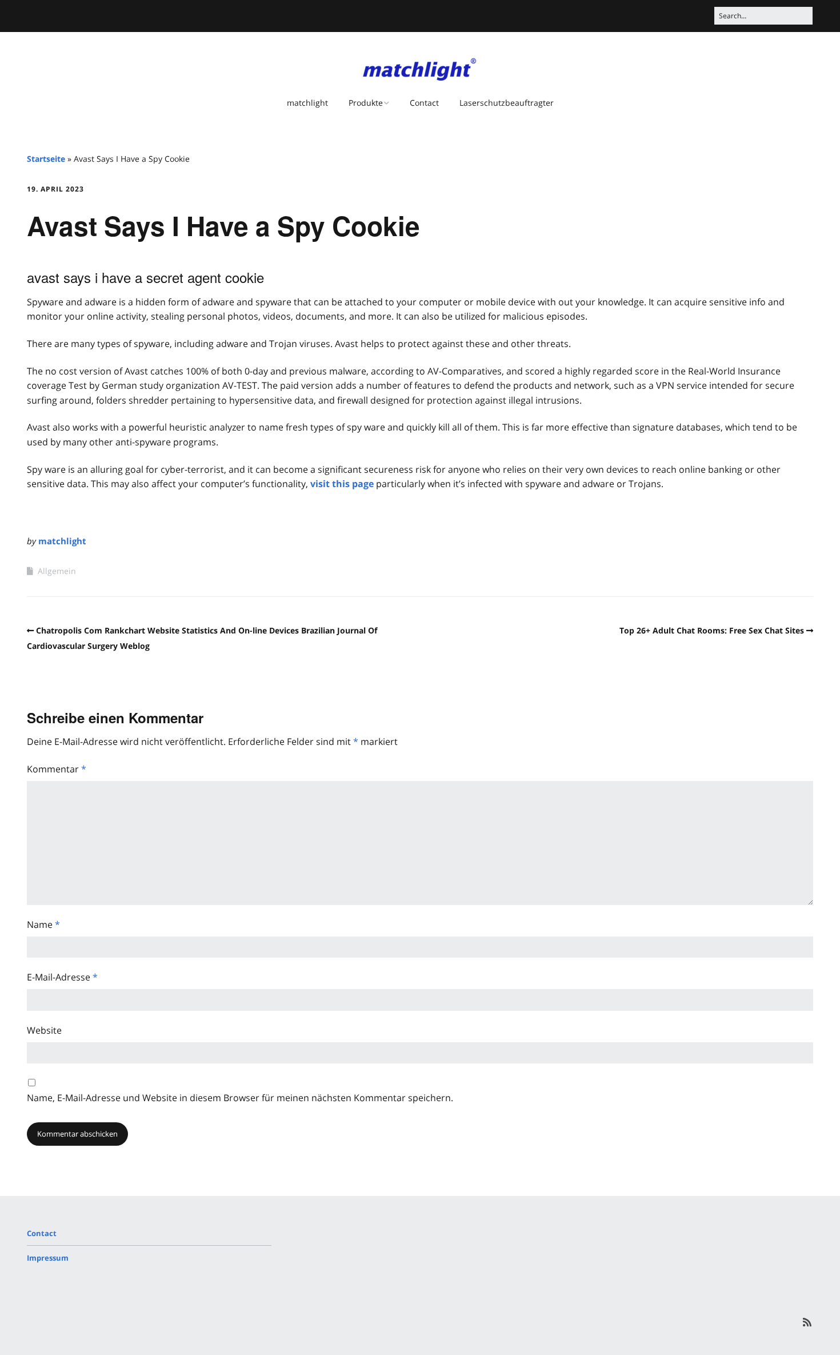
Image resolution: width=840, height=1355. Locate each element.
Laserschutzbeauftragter (506, 102)
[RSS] (807, 1322)
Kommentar (56, 769)
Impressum (48, 1258)
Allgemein (57, 570)
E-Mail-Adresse (62, 977)
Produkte (366, 102)
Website (44, 1030)
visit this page (342, 483)
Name (43, 924)
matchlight (307, 102)
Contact (424, 102)
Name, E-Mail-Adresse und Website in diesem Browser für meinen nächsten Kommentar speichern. (240, 1097)
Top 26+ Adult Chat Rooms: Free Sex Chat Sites (711, 630)
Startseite (46, 158)
